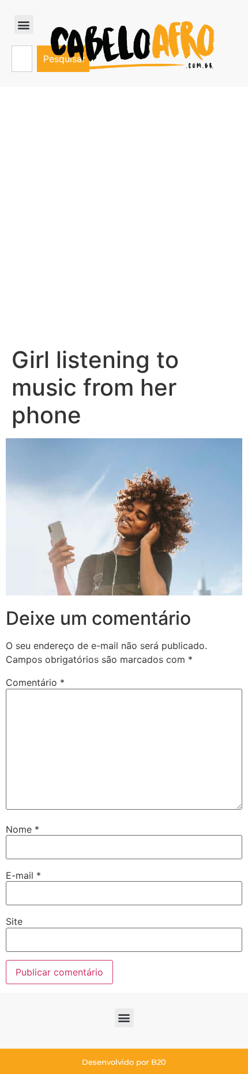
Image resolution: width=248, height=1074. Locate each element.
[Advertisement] (124, 216)
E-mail (23, 875)
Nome (22, 829)
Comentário (35, 682)
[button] (23, 24)
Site (14, 921)
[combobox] (22, 58)
